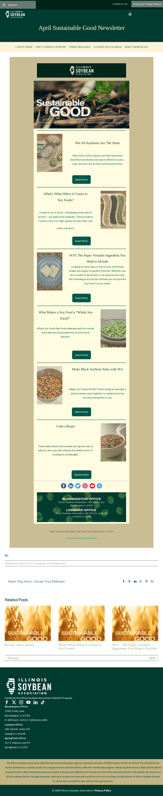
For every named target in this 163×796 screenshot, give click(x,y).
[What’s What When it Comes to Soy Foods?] (81, 607)
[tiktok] (43, 702)
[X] (129, 581)
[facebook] (7, 702)
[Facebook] (124, 581)
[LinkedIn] (135, 581)
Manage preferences (87, 538)
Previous (13, 658)
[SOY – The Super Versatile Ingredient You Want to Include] (135, 607)
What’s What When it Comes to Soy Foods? (79, 646)
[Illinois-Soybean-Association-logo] (15, 11)
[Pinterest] (146, 581)
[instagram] (21, 702)
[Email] (152, 581)
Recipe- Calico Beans (19, 644)
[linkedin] (36, 702)
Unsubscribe (72, 538)
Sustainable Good (56, 563)
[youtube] (28, 702)
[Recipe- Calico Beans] (28, 607)
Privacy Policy (102, 790)
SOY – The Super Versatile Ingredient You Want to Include (134, 646)
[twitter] (14, 702)
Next (152, 658)
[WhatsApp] (140, 581)
